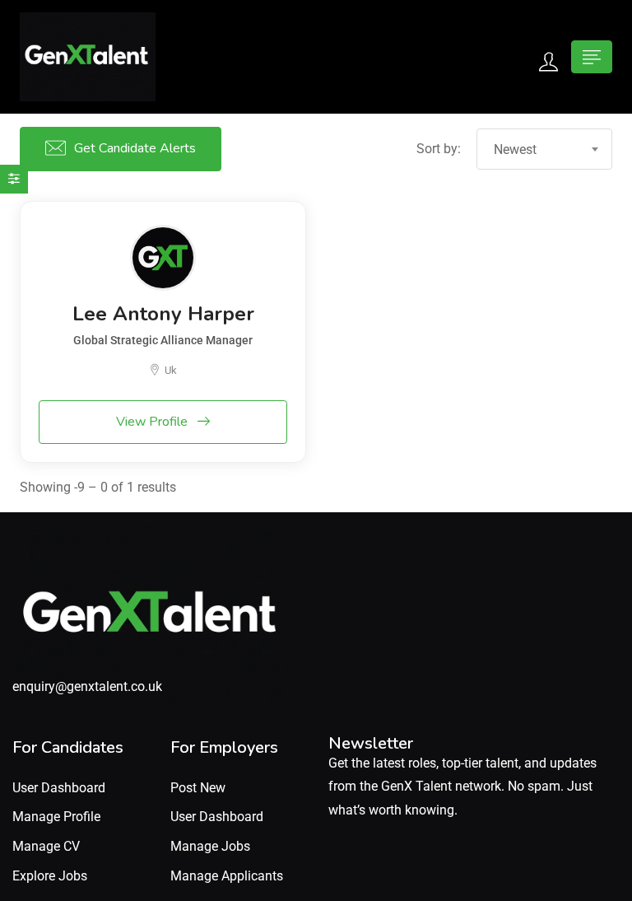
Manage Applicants (226, 876)
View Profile (153, 422)
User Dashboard (58, 788)
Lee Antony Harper (163, 314)
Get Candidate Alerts (135, 148)
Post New (197, 788)
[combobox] (544, 149)
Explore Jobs (49, 876)
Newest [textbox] (515, 149)
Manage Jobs (210, 846)
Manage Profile (56, 816)
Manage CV (46, 846)
